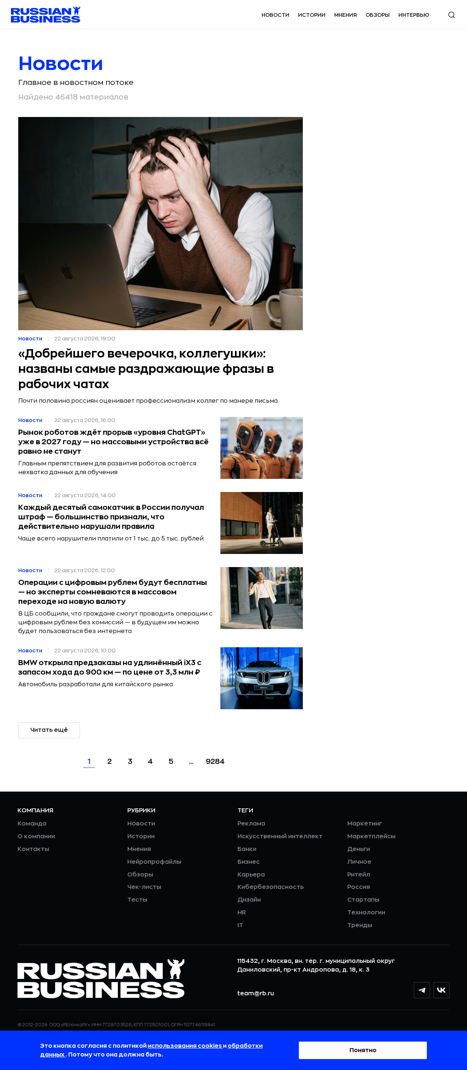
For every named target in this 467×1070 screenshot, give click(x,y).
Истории (311, 14)
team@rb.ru (255, 993)
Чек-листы (144, 887)
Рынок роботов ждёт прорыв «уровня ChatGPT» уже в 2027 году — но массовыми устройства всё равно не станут (113, 442)
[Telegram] (422, 990)
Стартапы (363, 900)
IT (240, 925)
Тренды (359, 925)
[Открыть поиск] (451, 15)
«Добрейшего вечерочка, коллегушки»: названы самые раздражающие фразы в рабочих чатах (146, 369)
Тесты (137, 900)
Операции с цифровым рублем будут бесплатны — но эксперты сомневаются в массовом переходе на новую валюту (112, 592)
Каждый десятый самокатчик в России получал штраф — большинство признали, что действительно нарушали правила (111, 517)
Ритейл (358, 875)
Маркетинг (364, 824)
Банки (247, 849)
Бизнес (249, 862)
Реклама (251, 824)
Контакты (33, 849)
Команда (32, 824)
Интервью (413, 14)
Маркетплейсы (371, 836)
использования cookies (185, 1046)
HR (242, 912)
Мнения (345, 14)
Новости (275, 14)
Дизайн (249, 900)
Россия (358, 887)
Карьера (251, 875)
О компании (36, 836)
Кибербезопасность (271, 887)
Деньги (358, 849)
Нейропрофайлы (154, 862)
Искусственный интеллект (280, 836)
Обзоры (378, 14)
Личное (359, 862)
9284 (215, 761)
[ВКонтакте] (441, 990)
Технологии (366, 912)
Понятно (363, 1050)
